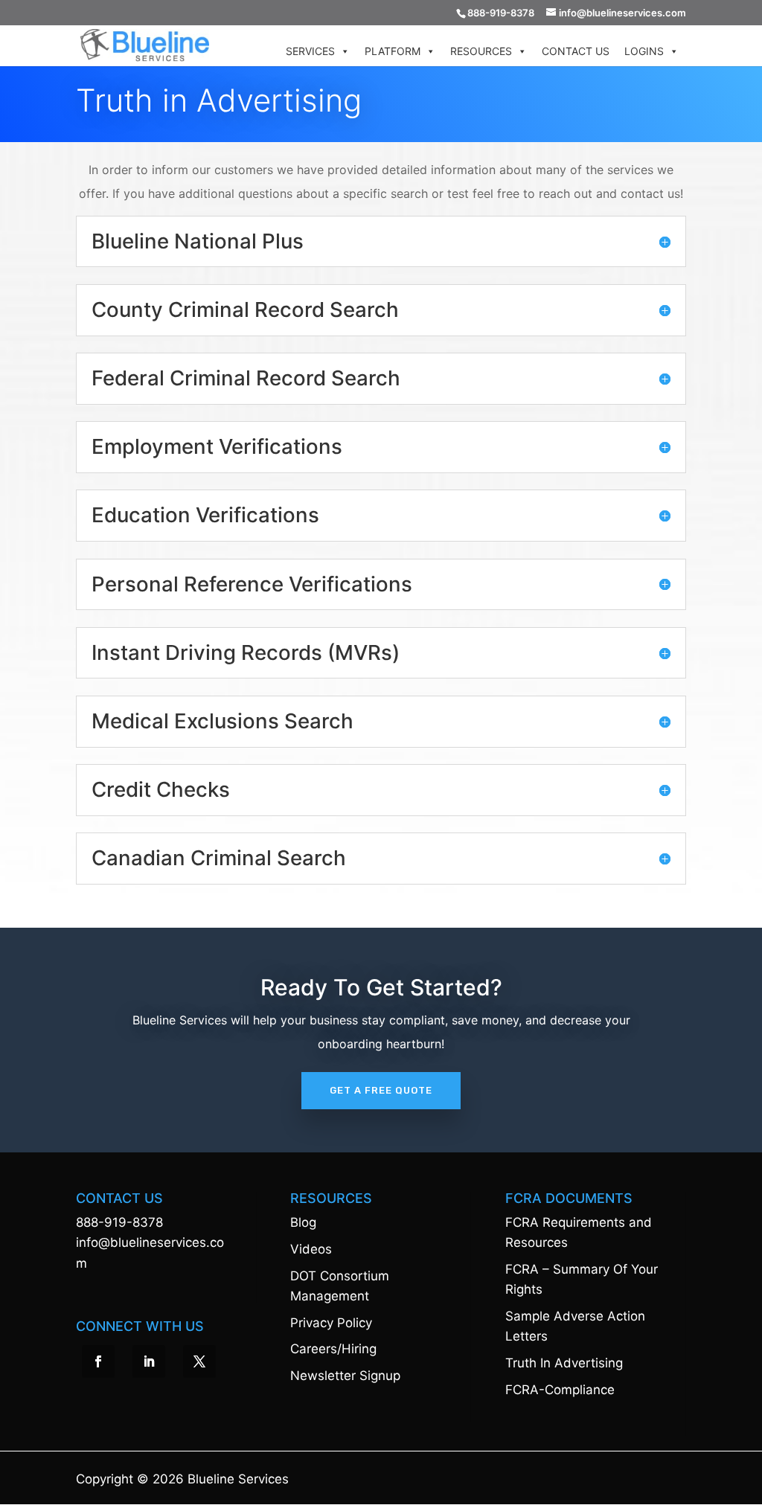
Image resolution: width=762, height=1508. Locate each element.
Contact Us (575, 51)
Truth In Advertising (564, 1362)
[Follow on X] (199, 1361)
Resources (481, 51)
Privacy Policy (331, 1322)
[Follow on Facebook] (98, 1361)
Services (310, 51)
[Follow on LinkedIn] (148, 1361)
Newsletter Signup (345, 1375)
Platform (392, 51)
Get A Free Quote (381, 1090)
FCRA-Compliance (560, 1389)
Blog (303, 1222)
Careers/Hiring (333, 1348)
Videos (311, 1249)
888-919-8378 (119, 1222)
